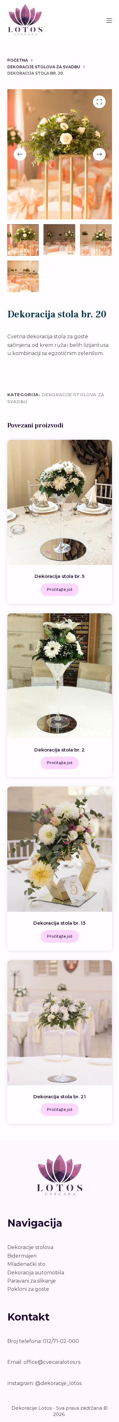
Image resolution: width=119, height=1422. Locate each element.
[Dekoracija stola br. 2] (59, 676)
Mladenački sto (26, 1264)
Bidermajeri (21, 1256)
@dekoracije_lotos (58, 1383)
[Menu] (109, 20)
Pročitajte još (59, 589)
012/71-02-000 (61, 1341)
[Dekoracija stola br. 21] (59, 1022)
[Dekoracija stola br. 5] (59, 502)
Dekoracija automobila (35, 1273)
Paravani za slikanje (31, 1281)
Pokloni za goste (28, 1289)
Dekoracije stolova (30, 1247)
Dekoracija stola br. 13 (59, 923)
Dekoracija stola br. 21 (59, 1097)
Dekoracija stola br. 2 (59, 750)
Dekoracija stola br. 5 (59, 576)
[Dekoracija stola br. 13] (59, 849)
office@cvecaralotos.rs (51, 1362)
